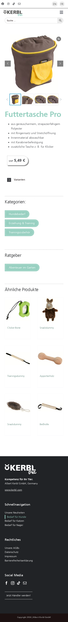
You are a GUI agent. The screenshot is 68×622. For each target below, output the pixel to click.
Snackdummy (47, 327)
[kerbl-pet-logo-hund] (13, 11)
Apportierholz (47, 375)
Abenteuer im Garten (22, 267)
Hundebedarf (17, 214)
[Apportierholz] (50, 358)
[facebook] (2, 4)
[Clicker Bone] (18, 310)
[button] (60, 64)
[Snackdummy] (50, 310)
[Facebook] (6, 583)
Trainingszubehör (19, 232)
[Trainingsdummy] (18, 358)
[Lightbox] (58, 39)
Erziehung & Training (22, 223)
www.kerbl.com (13, 489)
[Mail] (25, 583)
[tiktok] (14, 4)
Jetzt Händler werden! (18, 595)
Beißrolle (44, 424)
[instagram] (8, 4)
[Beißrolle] (50, 407)
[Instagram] (12, 583)
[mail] (19, 4)
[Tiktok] (18, 583)
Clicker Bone (13, 327)
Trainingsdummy (16, 375)
